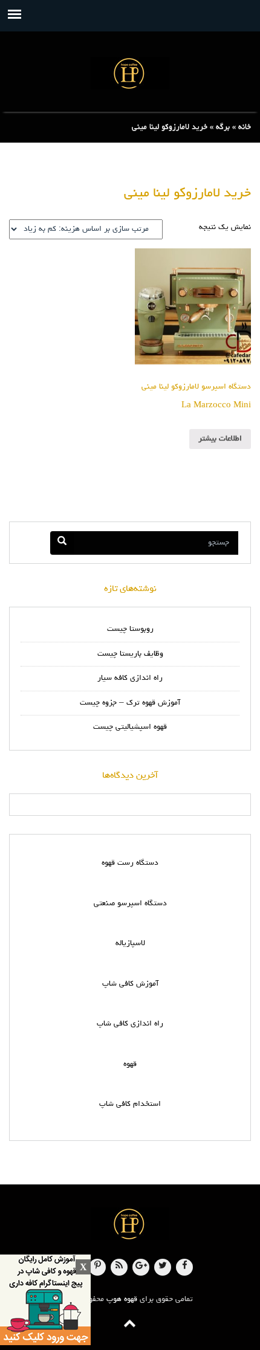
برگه (223, 127)
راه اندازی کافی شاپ (130, 1024)
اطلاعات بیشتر (220, 439)
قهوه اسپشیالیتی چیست (130, 727)
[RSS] (119, 1267)
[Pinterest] (97, 1267)
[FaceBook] (184, 1267)
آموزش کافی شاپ (130, 984)
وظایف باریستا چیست (130, 654)
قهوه (130, 1064)
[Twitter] (162, 1267)
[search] (62, 543)
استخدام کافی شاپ (130, 1104)
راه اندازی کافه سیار (130, 678)
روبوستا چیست (130, 629)
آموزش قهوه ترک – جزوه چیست (130, 703)
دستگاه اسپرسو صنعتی (130, 903)
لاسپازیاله (130, 943)
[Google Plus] (140, 1267)
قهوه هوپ (121, 1299)
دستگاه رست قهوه (130, 863)
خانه (244, 127)
